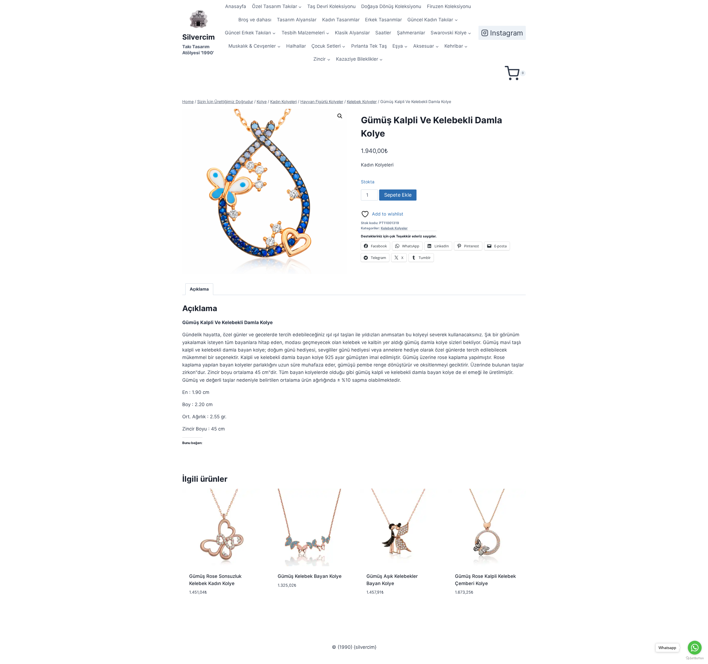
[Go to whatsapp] (695, 648)
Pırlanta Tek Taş (369, 46)
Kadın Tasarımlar (341, 19)
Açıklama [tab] (199, 289)
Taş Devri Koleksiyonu (331, 6)
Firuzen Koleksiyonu (449, 6)
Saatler (383, 32)
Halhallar (296, 46)
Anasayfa (235, 6)
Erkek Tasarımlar (383, 19)
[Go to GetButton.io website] (695, 658)
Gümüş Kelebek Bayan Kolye (310, 576)
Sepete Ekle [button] (291, 601)
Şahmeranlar (411, 32)
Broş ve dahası (254, 19)
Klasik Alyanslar (352, 32)
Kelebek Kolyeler (394, 228)
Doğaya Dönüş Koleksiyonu (391, 6)
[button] (340, 116)
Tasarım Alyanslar (296, 19)
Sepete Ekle (398, 195)
